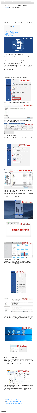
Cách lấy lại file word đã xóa (9, 34)
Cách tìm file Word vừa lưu (9, 35)
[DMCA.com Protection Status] (3, 412)
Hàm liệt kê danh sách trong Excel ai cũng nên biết (13, 401)
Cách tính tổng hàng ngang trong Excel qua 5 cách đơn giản (14, 403)
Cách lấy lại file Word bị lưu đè (9, 33)
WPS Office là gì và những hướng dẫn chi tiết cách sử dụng (14, 399)
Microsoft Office (7, 7)
